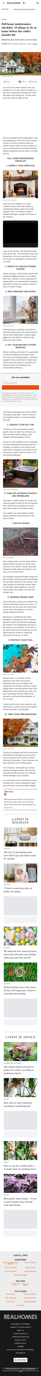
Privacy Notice (27, 395)
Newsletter (34, 81)
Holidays (3, 19)
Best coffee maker (10, 1297)
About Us (20, 1330)
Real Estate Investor (26, 274)
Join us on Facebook (30, 1271)
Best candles (20, 1305)
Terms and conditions (20, 1337)
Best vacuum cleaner (30, 1294)
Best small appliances (30, 1301)
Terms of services (25, 393)
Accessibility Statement (20, 1324)
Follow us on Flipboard (20, 1275)
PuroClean (33, 357)
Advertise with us (16, 1284)
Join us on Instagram (11, 1267)
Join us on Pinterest (11, 1271)
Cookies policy (20, 1343)
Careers (20, 1346)
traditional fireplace (10, 214)
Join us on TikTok (30, 1267)
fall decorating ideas (25, 138)
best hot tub (32, 450)
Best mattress (11, 1294)
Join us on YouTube (30, 1262)
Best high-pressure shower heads (24, 9)
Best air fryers (11, 1301)
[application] (20, 233)
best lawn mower (24, 584)
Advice (35, 44)
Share (8, 81)
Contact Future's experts (20, 1327)
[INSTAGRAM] (5, 794)
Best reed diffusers (30, 1297)
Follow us (23, 81)
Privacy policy (20, 1340)
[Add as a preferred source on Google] (20, 1360)
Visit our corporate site (28, 1369)
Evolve (27, 437)
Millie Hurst (8, 44)
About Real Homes (25, 1284)
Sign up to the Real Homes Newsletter (11, 1263)
